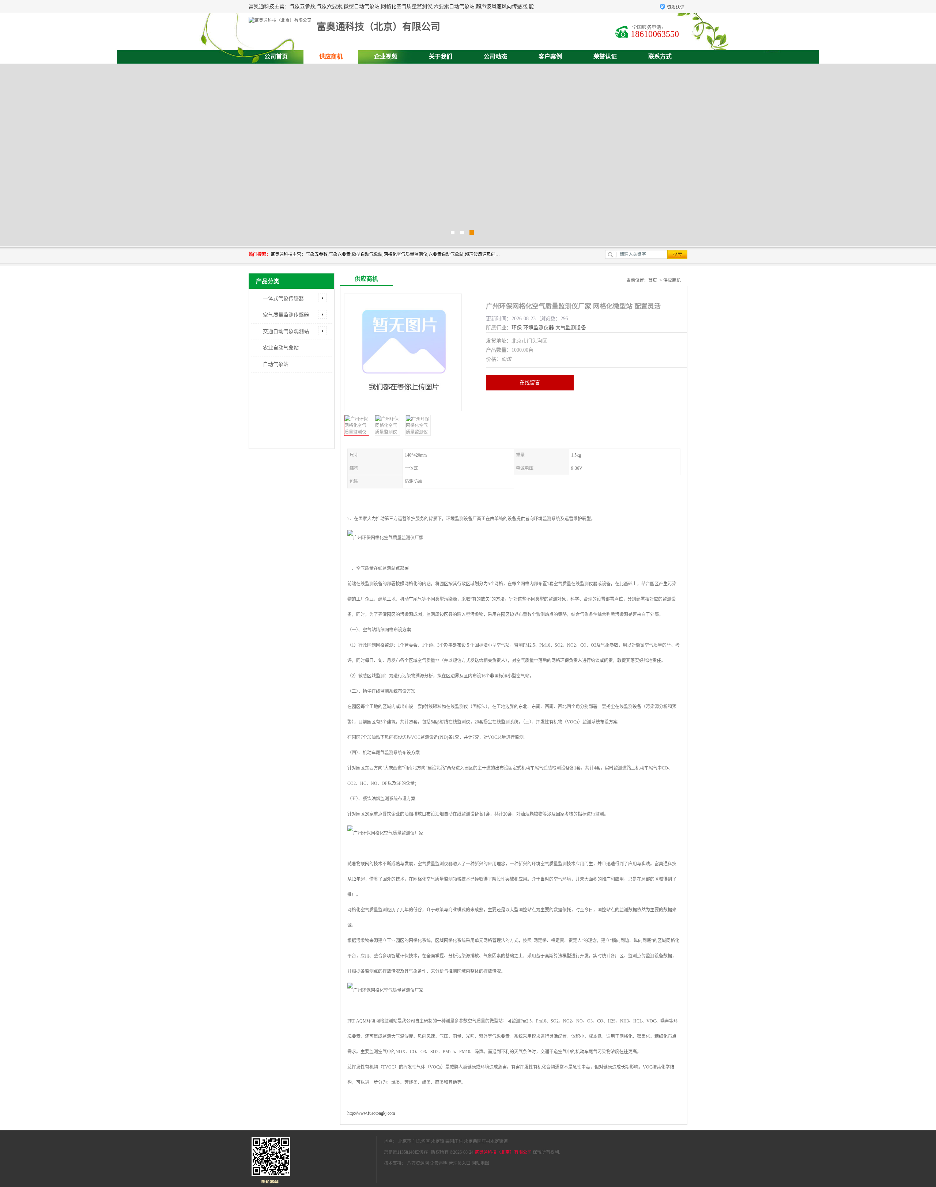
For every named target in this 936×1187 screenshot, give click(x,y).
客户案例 (550, 56)
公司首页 (276, 56)
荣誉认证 (605, 56)
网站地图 (480, 1163)
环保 (517, 327)
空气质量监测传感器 (286, 315)
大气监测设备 (570, 327)
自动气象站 (275, 364)
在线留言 (530, 382)
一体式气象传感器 (283, 298)
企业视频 (385, 56)
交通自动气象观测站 (286, 331)
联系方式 (660, 56)
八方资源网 (418, 1163)
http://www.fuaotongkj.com (371, 1113)
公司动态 (495, 56)
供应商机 (331, 56)
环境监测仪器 (538, 327)
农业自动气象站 (281, 348)
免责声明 (439, 1163)
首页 (652, 280)
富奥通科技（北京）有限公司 (503, 1152)
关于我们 (440, 56)
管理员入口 (460, 1163)
